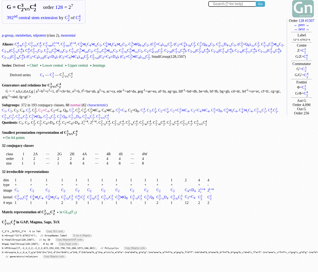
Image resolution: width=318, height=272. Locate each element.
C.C (21, 44)
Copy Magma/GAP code (69, 239)
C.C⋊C (272, 44)
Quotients (9, 122)
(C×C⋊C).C (73, 57)
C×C (43, 110)
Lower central (51, 65)
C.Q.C (205, 44)
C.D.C (226, 44)
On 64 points (14, 138)
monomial (68, 35)
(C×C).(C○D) (42, 57)
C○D (48, 122)
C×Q (133, 110)
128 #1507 (306, 21)
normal (75, 105)
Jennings (97, 65)
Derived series (20, 75)
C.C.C (33, 50)
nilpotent (39, 35)
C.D (75, 116)
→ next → (301, 29)
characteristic (96, 105)
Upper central (76, 65)
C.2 (51, 44)
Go (260, 4)
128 (59, 7)
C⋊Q (35, 116)
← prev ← (302, 25)
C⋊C (94, 110)
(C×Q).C (248, 44)
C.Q (62, 116)
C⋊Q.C (138, 44)
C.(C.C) (13, 50)
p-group (8, 35)
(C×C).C (161, 44)
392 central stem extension (32, 17)
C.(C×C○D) (104, 57)
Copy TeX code (55, 231)
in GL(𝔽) (66, 212)
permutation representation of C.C (47, 132)
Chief (33, 65)
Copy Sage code (68, 243)
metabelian (23, 35)
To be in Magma (81, 235)
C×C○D (70, 122)
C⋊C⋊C (89, 44)
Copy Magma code (135, 248)
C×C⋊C (179, 110)
